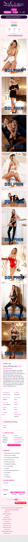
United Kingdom (7, 368)
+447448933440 (15, 35)
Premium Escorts (7, 519)
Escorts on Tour (7, 525)
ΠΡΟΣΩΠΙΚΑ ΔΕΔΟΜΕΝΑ (12, 510)
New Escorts (7, 517)
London (19, 366)
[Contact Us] (23, 12)
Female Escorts (7, 527)
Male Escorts (7, 533)
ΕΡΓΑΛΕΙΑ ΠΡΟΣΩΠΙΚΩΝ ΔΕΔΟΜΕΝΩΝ (12, 508)
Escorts (7, 515)
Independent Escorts (7, 531)
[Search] (20, 12)
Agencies (7, 512)
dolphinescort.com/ (19, 440)
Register (8, 12)
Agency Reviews (7, 514)
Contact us (7, 521)
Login (16, 12)
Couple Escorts (7, 523)
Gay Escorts (7, 529)
